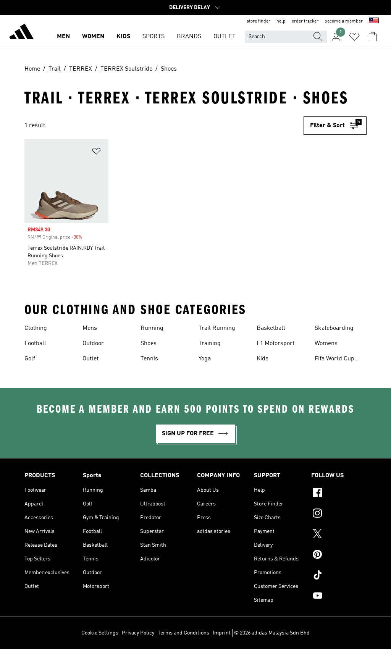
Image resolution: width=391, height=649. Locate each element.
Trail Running (217, 328)
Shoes (149, 344)
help (281, 21)
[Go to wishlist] (354, 36)
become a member (344, 21)
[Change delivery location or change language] (374, 21)
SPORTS (153, 37)
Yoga (205, 359)
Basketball (271, 328)
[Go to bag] (373, 36)
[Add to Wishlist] (96, 152)
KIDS (123, 37)
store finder (258, 21)
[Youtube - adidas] (339, 596)
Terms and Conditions (183, 633)
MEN (63, 37)
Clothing (35, 328)
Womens (326, 344)
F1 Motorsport (275, 344)
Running (152, 328)
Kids (262, 359)
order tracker (305, 21)
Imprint (222, 633)
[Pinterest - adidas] (339, 555)
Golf (29, 359)
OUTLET (224, 37)
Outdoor (93, 344)
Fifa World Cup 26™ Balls (334, 359)
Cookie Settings (99, 633)
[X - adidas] (339, 535)
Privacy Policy (138, 633)
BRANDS (189, 37)
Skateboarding (334, 328)
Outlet (90, 359)
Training (210, 344)
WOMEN (93, 37)
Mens (89, 328)
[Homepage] (21, 33)
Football (35, 344)
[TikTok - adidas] (339, 576)
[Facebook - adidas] (339, 493)
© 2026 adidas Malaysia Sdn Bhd (272, 633)
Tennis (149, 359)
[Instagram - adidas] (339, 514)
